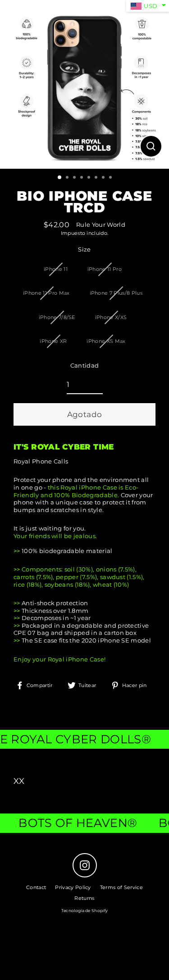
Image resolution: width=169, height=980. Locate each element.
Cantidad (84, 365)
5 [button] (89, 178)
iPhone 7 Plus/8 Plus (116, 293)
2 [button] (68, 178)
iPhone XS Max (106, 341)
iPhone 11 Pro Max (46, 293)
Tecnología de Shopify (84, 910)
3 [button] (75, 178)
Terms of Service (121, 887)
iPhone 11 (56, 269)
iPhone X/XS (111, 317)
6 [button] (97, 178)
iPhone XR (53, 341)
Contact (36, 887)
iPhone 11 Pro (104, 269)
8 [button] (111, 178)
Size (84, 249)
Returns (84, 898)
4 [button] (82, 178)
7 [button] (104, 178)
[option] (84, 84)
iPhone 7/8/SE (57, 317)
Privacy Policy (73, 887)
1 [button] (60, 177)
